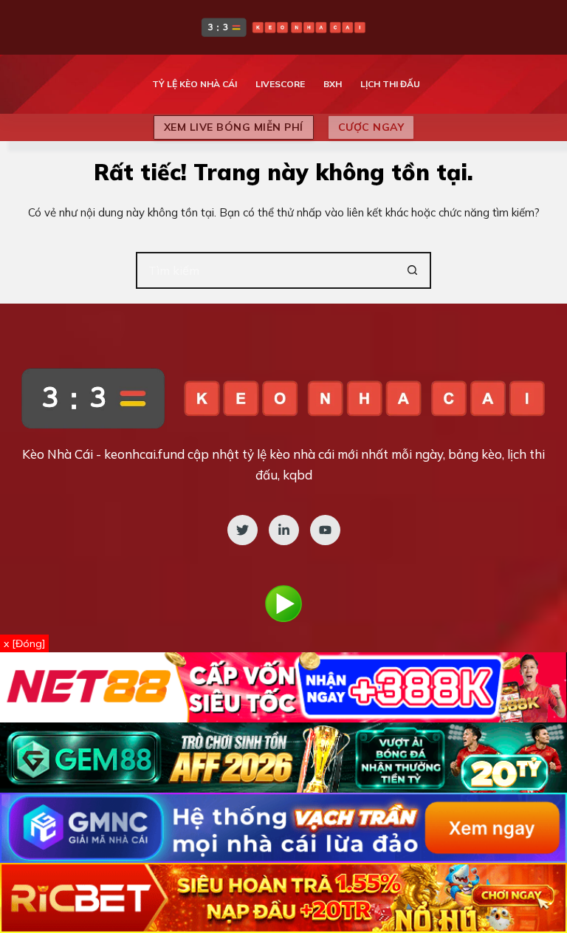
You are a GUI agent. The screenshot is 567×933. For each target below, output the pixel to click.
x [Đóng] (24, 643)
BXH (332, 83)
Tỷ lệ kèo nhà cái (194, 83)
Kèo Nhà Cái (57, 454)
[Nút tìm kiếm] (412, 270)
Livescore (280, 83)
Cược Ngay (371, 127)
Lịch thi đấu (390, 83)
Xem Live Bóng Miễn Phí (233, 127)
